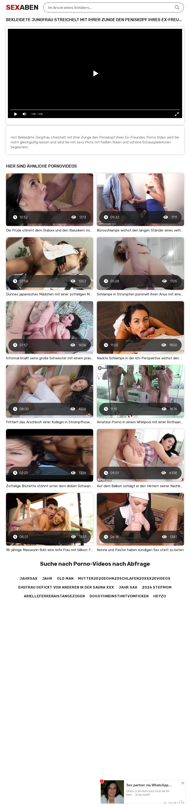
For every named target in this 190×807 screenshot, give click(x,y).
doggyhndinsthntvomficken (119, 596)
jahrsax (28, 578)
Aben (22, 7)
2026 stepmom (157, 587)
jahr (47, 578)
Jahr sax (128, 587)
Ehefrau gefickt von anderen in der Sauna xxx (66, 587)
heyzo (159, 596)
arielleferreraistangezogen (54, 596)
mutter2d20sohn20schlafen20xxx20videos (124, 578)
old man (65, 578)
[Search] (177, 7)
